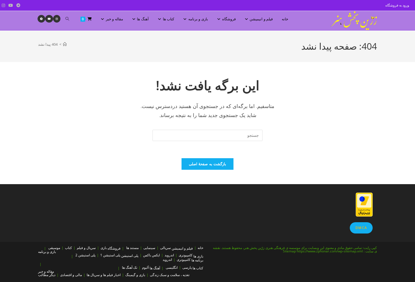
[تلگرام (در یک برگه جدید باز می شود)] (17, 5)
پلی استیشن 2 (85, 255)
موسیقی (54, 247)
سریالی (165, 247)
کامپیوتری (186, 255)
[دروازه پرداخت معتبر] (364, 204)
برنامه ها (197, 260)
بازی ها (198, 256)
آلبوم (145, 267)
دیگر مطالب (46, 274)
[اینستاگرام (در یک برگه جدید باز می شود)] (3, 5)
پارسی (187, 267)
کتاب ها (198, 268)
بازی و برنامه (47, 251)
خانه (200, 247)
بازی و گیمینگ (135, 274)
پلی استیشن (129, 255)
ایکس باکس (151, 255)
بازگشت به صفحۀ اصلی (207, 163)
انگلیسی (172, 267)
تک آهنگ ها (129, 267)
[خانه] (65, 44)
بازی (104, 247)
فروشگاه (114, 248)
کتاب (68, 247)
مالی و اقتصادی (71, 274)
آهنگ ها (155, 268)
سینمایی (149, 247)
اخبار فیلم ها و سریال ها (104, 274)
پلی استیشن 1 (110, 255)
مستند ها (132, 247)
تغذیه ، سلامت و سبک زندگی (169, 274)
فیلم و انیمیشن (182, 248)
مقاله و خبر (46, 271)
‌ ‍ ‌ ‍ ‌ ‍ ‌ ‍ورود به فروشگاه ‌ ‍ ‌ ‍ (398, 5)
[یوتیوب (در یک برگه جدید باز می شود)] (11, 5)
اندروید (169, 255)
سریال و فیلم (86, 247)
